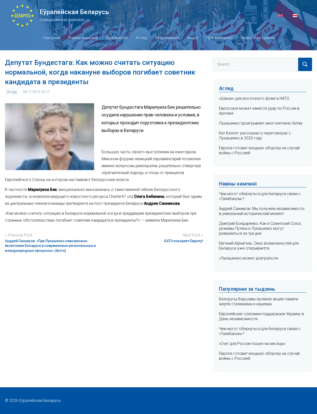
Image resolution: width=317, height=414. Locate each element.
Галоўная (51, 37)
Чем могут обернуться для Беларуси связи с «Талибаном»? (260, 331)
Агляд (141, 37)
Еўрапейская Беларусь (74, 12)
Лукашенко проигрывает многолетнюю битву (261, 123)
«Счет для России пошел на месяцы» (252, 343)
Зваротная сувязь (257, 37)
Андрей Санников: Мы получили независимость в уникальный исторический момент (262, 211)
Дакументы (117, 37)
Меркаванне (167, 37)
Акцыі (192, 37)
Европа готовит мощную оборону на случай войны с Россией (259, 356)
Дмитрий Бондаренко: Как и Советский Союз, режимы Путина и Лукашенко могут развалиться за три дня (260, 228)
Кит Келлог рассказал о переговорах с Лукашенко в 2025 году (255, 135)
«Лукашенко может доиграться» (249, 258)
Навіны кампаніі (83, 37)
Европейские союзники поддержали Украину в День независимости (261, 316)
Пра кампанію (219, 37)
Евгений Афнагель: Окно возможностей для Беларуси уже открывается (259, 246)
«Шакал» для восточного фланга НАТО (254, 98)
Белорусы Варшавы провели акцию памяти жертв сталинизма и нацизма (258, 301)
